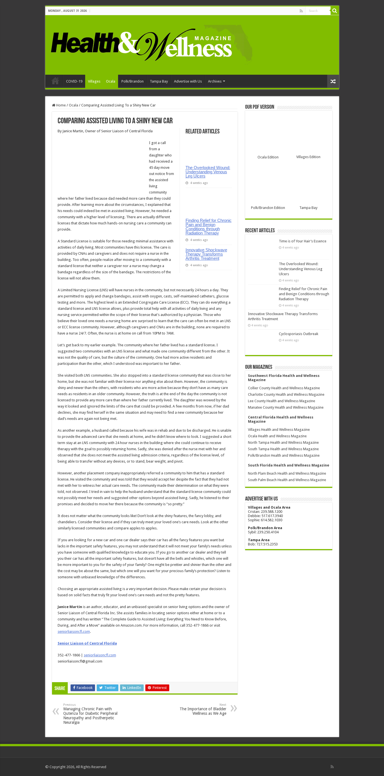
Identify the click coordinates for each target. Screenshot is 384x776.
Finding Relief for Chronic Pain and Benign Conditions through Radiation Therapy (209, 226)
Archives (215, 81)
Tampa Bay (159, 81)
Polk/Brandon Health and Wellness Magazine (284, 455)
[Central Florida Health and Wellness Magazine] (151, 44)
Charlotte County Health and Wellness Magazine (286, 394)
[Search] (335, 10)
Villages (94, 81)
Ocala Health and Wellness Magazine (277, 436)
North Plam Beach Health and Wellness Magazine (287, 473)
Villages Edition (308, 157)
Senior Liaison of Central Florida (87, 643)
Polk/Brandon (132, 81)
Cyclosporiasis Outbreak (298, 334)
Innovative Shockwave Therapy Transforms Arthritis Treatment (206, 254)
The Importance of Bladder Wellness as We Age (203, 709)
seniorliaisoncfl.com (74, 631)
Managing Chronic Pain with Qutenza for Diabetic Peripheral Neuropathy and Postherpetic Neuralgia (90, 714)
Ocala (110, 81)
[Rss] (301, 11)
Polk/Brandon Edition (268, 208)
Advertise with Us (188, 81)
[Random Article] (333, 81)
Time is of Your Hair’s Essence (302, 241)
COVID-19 (74, 81)
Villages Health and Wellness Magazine (279, 429)
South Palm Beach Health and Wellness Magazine (287, 480)
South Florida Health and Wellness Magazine (288, 465)
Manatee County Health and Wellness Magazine (286, 407)
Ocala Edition (268, 157)
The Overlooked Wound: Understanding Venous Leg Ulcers (208, 171)
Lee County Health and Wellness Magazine (281, 401)
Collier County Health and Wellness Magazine (284, 388)
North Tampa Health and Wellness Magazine (283, 442)
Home (55, 81)
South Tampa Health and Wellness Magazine (283, 449)
